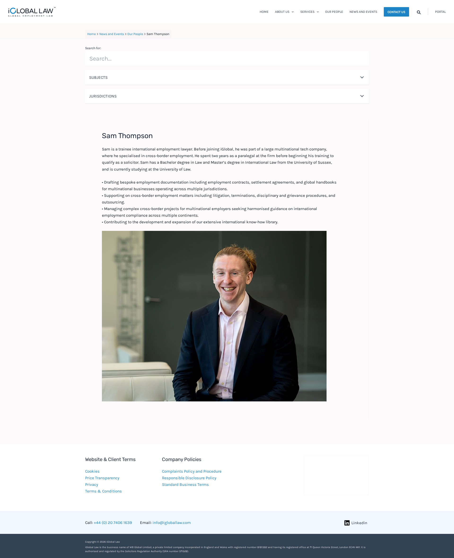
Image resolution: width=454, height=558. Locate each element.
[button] (291, 12)
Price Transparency (102, 477)
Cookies (92, 471)
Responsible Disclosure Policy (189, 477)
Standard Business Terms (185, 484)
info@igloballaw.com (172, 522)
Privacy (91, 484)
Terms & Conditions (103, 491)
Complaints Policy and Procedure (192, 471)
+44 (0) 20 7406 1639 (113, 522)
